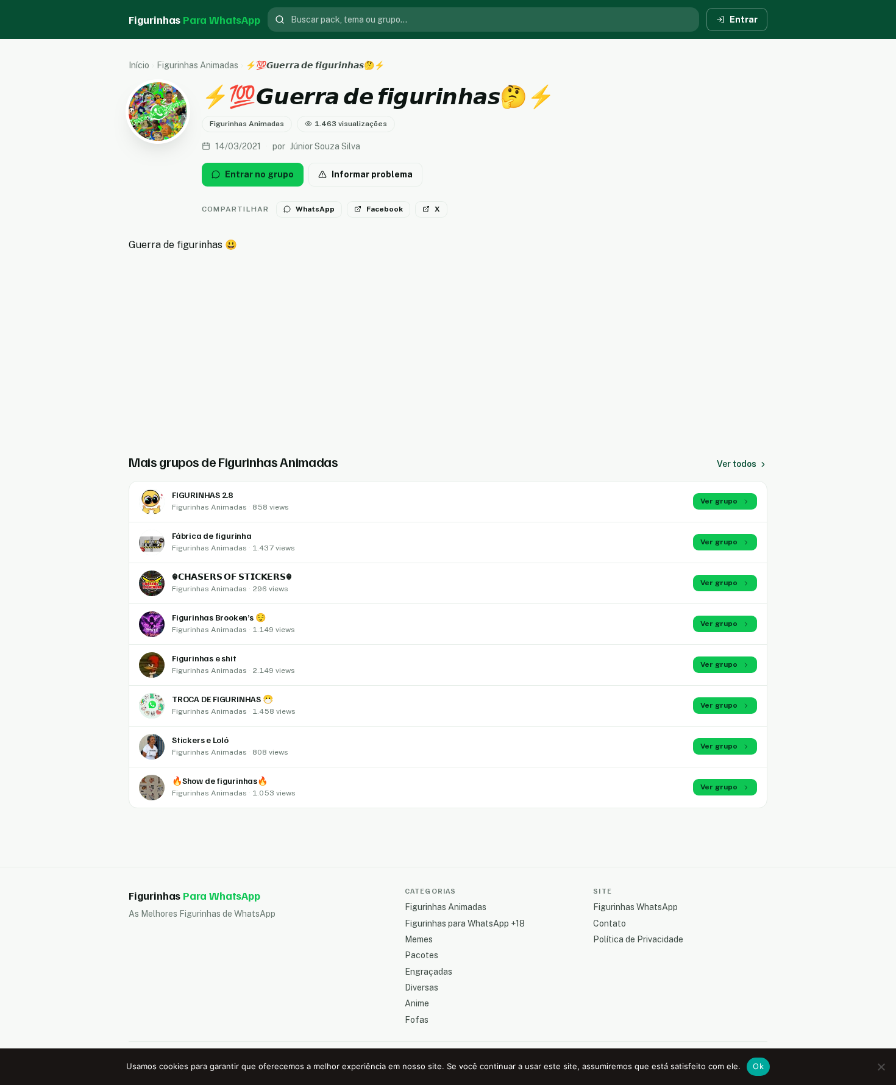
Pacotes (421, 955)
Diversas (421, 987)
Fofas (416, 1020)
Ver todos (736, 464)
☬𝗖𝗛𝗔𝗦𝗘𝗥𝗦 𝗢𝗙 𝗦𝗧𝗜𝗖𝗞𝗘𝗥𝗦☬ (232, 576)
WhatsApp (315, 209)
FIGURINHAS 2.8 (202, 494)
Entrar (744, 19)
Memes (419, 939)
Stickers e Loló (200, 740)
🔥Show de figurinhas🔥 (220, 780)
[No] (881, 1067)
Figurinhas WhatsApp (635, 907)
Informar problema (372, 174)
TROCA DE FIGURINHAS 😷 (222, 699)
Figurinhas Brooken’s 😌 (218, 617)
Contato (609, 923)
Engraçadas (428, 971)
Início (139, 65)
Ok (758, 1066)
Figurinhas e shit (204, 658)
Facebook (384, 209)
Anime (417, 1003)
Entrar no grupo (259, 174)
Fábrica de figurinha (212, 535)
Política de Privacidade (638, 939)
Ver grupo (719, 501)
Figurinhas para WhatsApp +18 (465, 923)
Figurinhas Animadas (197, 65)
